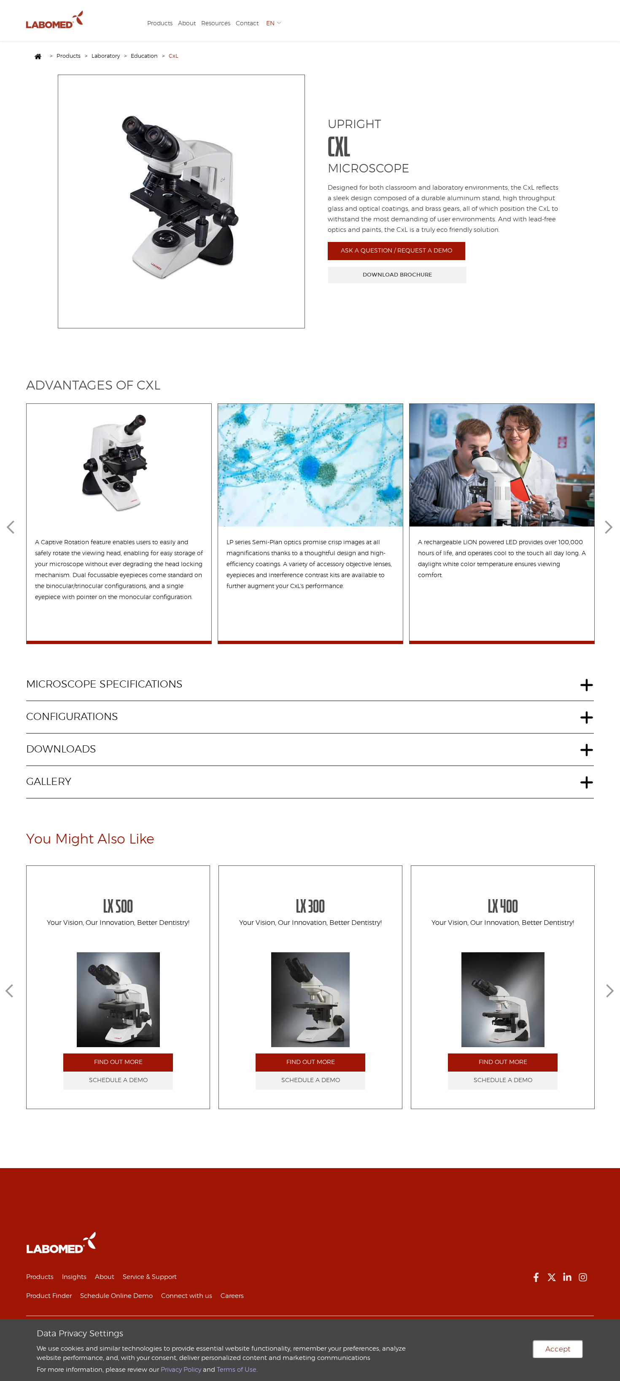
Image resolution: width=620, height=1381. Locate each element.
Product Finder (49, 1296)
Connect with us (186, 1296)
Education (144, 56)
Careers (232, 1296)
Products (160, 24)
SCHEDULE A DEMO (118, 1080)
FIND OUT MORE (118, 1062)
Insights (74, 1277)
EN (270, 24)
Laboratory (106, 56)
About (187, 24)
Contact (247, 24)
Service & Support (150, 1277)
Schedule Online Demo (116, 1296)
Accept (558, 1349)
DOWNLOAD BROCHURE (397, 274)
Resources (215, 24)
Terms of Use (236, 1370)
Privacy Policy (181, 1370)
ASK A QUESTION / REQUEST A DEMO (396, 251)
